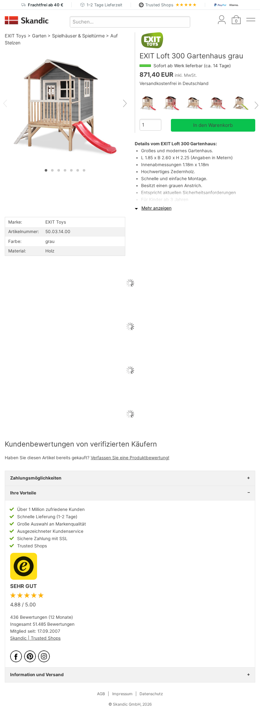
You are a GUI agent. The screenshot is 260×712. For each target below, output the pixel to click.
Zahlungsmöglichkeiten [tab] (36, 477)
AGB (101, 693)
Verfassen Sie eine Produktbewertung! (130, 457)
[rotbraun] (174, 103)
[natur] (151, 103)
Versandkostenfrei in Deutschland (174, 83)
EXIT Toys (15, 35)
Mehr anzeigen (156, 208)
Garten (39, 35)
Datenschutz (151, 693)
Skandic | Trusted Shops (35, 638)
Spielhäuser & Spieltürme (78, 35)
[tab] (46, 170)
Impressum (122, 693)
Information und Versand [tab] (37, 674)
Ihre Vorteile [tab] (23, 492)
